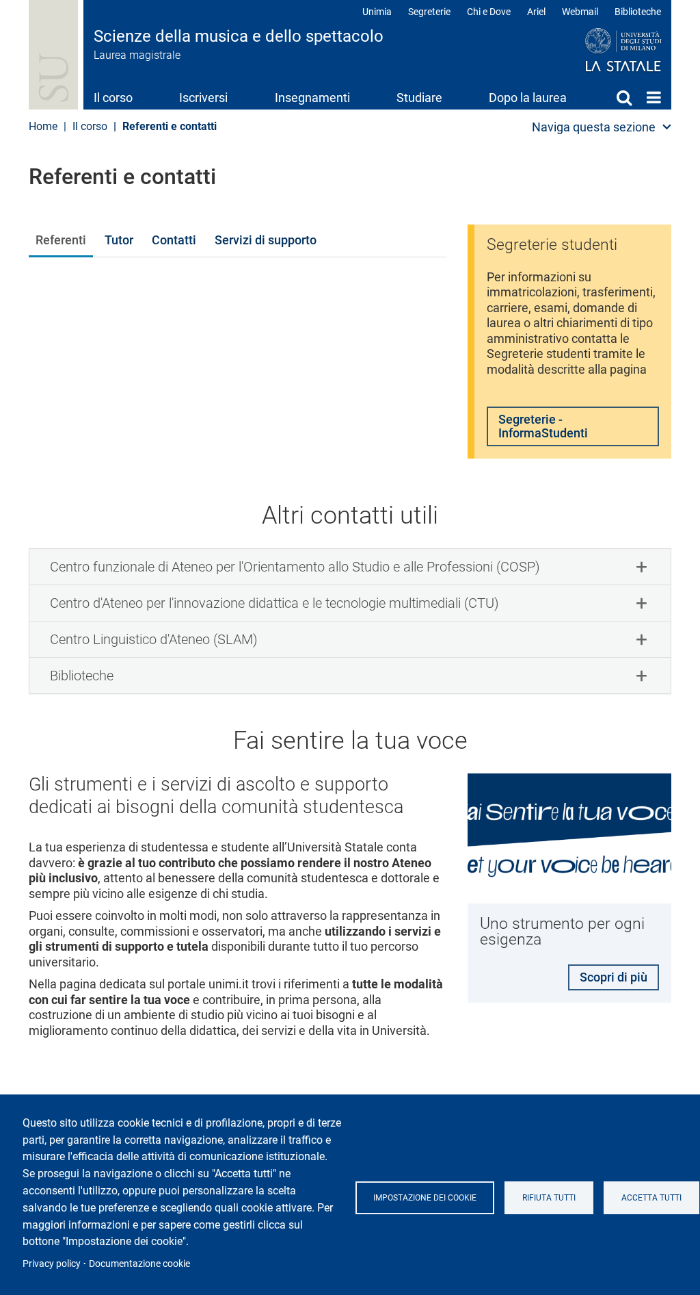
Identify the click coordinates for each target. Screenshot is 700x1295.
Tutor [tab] (119, 240)
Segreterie (429, 11)
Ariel (536, 11)
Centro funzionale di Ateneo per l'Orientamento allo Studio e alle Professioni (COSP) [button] (295, 567)
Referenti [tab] (61, 240)
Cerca (624, 97)
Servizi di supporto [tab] (266, 240)
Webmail (580, 11)
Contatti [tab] (174, 240)
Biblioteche (638, 11)
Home (654, 97)
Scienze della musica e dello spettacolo (238, 36)
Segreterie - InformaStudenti (543, 426)
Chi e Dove (489, 11)
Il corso (113, 97)
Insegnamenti (312, 97)
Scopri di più (613, 977)
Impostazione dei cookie (424, 1198)
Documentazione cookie (139, 1263)
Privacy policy (52, 1263)
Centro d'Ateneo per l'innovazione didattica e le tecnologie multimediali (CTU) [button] (274, 603)
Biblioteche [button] (81, 675)
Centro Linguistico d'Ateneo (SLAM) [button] (154, 639)
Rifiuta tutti (549, 1198)
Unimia (377, 11)
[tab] (350, 567)
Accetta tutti (651, 1198)
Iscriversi (203, 97)
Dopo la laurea (528, 97)
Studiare (419, 97)
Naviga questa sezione (594, 127)
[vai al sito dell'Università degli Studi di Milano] (597, 50)
